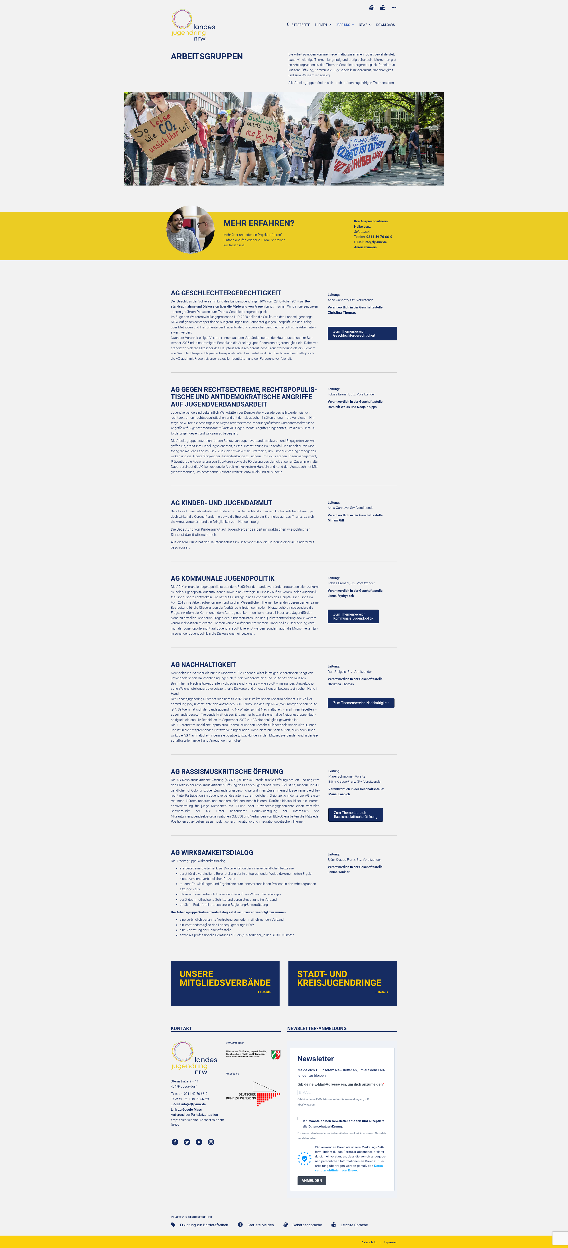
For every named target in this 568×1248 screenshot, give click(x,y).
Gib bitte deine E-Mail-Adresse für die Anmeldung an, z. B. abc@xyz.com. (334, 1102)
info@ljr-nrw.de (376, 242)
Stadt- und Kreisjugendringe (339, 978)
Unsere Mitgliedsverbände (225, 978)
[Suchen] (286, 25)
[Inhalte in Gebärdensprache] (371, 7)
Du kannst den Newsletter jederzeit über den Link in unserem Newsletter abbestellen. (342, 1136)
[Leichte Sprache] (382, 7)
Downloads (385, 25)
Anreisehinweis (365, 247)
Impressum (390, 1242)
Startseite (301, 25)
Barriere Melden (260, 1225)
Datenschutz (369, 1242)
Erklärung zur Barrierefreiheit (204, 1225)
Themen (320, 25)
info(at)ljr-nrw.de (193, 1104)
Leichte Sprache (354, 1225)
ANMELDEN (312, 1181)
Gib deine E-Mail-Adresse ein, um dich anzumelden (340, 1084)
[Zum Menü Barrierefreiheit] (393, 7)
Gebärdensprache (307, 1225)
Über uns (343, 25)
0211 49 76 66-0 (379, 237)
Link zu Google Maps (186, 1110)
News (363, 25)
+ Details (264, 992)
